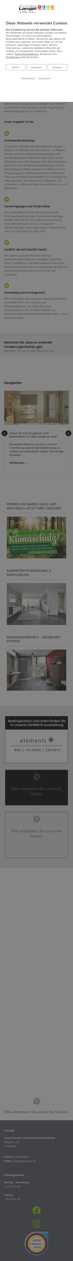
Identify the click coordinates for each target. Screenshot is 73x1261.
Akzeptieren (57, 67)
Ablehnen (15, 67)
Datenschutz (28, 78)
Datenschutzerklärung (26, 54)
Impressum (44, 78)
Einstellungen (36, 67)
